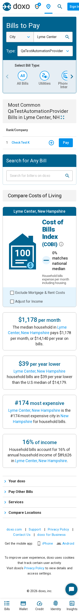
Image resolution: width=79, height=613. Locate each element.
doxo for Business (51, 535)
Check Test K (21, 142)
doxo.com (14, 529)
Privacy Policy (58, 529)
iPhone (47, 543)
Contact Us (22, 535)
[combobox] (20, 37)
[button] (67, 37)
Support (35, 529)
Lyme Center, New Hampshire (39, 371)
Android (68, 543)
